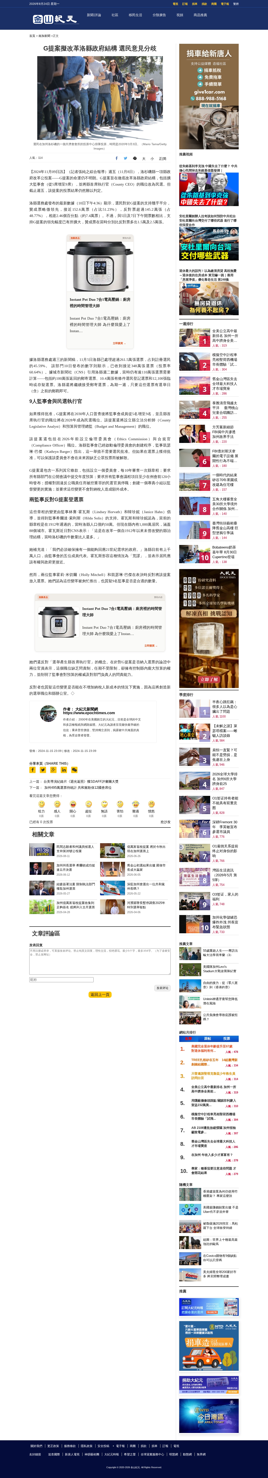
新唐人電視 (72, 1454)
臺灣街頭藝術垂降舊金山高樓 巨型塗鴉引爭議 (225, 528)
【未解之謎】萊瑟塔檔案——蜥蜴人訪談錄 (224, 731)
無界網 (201, 1454)
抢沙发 (166, 822)
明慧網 (173, 1454)
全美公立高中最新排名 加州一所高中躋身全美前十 (225, 336)
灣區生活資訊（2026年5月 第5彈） (224, 875)
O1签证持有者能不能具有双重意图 (225, 803)
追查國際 (54, 1454)
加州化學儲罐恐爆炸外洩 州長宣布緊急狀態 (225, 922)
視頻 (180, 15)
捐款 (204, 3)
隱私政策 (87, 1446)
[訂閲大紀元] (209, 1315)
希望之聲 (130, 1454)
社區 (115, 15)
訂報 (185, 3)
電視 (175, 3)
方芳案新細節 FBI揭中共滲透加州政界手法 (224, 432)
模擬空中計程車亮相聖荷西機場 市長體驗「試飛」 (224, 360)
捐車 (194, 3)
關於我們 (36, 1446)
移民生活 (135, 15)
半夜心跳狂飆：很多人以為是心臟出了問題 (224, 707)
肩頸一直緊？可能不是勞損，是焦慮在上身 (224, 755)
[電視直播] (209, 1432)
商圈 (214, 3)
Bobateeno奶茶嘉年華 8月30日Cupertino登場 (224, 552)
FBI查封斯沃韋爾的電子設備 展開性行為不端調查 (225, 456)
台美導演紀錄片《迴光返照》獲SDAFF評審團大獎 (81, 781)
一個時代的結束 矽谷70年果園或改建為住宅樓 (224, 480)
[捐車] (209, 1369)
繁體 (236, 3)
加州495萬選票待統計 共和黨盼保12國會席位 (78, 787)
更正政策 (53, 1446)
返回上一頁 (100, 995)
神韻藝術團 (92, 1454)
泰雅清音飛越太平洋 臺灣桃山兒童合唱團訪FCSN (225, 408)
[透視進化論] (209, 687)
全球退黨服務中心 (152, 1454)
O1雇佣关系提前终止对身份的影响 (225, 851)
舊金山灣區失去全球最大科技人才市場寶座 (224, 384)
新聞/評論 (94, 15)
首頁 (32, 35)
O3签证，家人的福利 (225, 896)
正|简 (162, 158)
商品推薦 (200, 15)
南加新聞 (44, 35)
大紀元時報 (111, 1454)
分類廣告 (159, 15)
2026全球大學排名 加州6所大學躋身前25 (225, 779)
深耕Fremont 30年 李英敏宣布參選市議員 (224, 827)
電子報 (225, 3)
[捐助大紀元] (209, 1392)
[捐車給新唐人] (209, 148)
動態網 (187, 1454)
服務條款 (70, 1446)
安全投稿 (103, 1446)
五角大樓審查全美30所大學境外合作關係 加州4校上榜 (224, 504)
